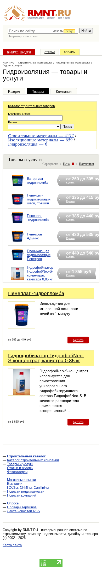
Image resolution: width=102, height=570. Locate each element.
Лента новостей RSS (23, 511)
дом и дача (64, 17)
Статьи (49, 52)
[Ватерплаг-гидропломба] (17, 187)
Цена (66, 164)
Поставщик (86, 164)
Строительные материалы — (41, 136)
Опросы (13, 503)
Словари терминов (22, 507)
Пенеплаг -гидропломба (38, 218)
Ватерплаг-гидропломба (37, 181)
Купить (78, 340)
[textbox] (43, 31)
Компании (63, 92)
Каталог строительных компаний (33, 460)
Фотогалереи (17, 472)
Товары (69, 52)
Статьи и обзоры (20, 468)
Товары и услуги (20, 464)
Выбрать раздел (19, 52)
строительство (35, 17)
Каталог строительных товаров (31, 106)
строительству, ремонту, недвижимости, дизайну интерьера (50, 534)
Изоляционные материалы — (40, 140)
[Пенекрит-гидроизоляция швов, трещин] (17, 206)
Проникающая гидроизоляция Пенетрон (38, 255)
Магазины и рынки (21, 480)
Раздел (14, 92)
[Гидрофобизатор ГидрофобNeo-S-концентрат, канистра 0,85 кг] (17, 280)
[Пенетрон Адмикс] (17, 243)
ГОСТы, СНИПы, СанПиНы (28, 488)
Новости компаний (21, 495)
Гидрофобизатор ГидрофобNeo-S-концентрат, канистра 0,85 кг (40, 273)
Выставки (14, 484)
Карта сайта (12, 545)
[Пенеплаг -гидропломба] (17, 224)
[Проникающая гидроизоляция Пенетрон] (17, 261)
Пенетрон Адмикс (34, 236)
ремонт (51, 17)
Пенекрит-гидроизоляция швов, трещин (38, 199)
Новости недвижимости (25, 491)
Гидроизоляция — (27, 144)
